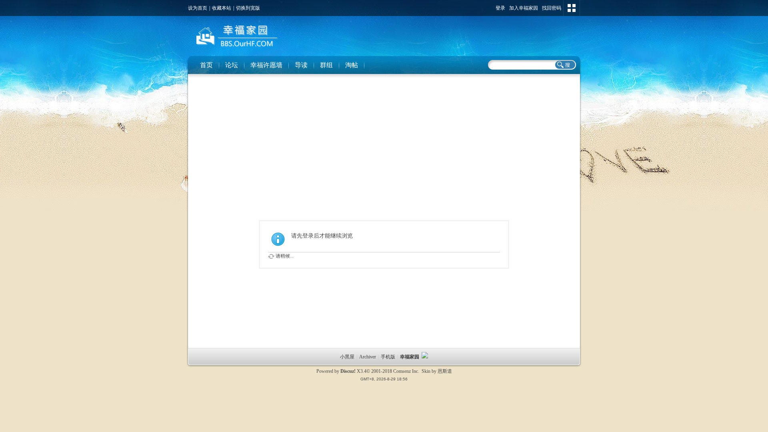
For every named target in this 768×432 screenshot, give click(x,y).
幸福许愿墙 (266, 65)
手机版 (388, 357)
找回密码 (551, 8)
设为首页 (197, 8)
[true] (565, 65)
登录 (500, 8)
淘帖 (351, 65)
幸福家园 (410, 357)
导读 (301, 65)
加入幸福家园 (523, 8)
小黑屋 (347, 357)
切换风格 (572, 8)
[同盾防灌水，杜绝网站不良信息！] (425, 357)
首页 (206, 65)
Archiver (367, 357)
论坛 (231, 65)
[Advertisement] (384, 136)
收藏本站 (221, 8)
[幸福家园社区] (235, 48)
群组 (326, 65)
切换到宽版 (248, 8)
